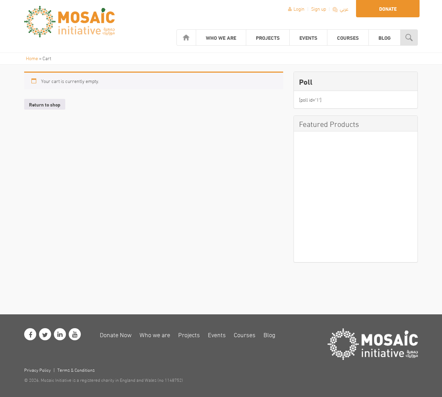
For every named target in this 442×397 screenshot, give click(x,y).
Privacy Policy (37, 370)
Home (32, 58)
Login (299, 8)
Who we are (221, 37)
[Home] (186, 37)
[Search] (409, 37)
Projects (268, 37)
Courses (348, 37)
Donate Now (116, 334)
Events (308, 37)
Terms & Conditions (76, 370)
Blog (384, 37)
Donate (388, 8)
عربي (343, 8)
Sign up (319, 8)
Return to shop (44, 104)
